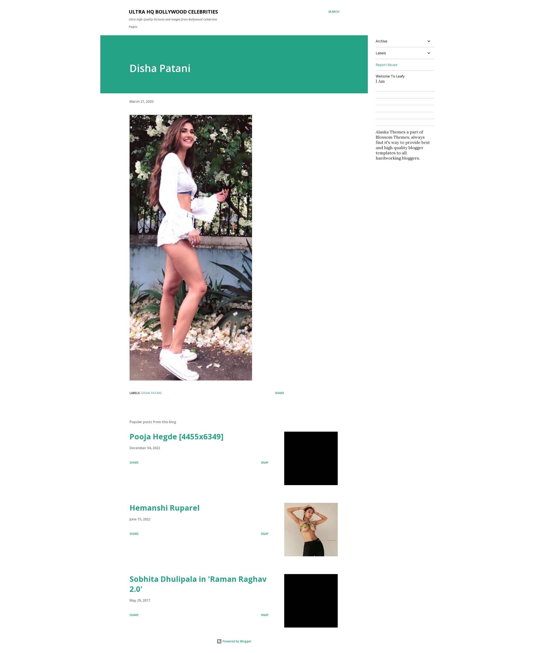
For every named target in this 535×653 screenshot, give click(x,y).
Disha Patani (151, 393)
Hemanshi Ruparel (165, 508)
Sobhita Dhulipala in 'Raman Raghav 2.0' (198, 584)
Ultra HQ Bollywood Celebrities (173, 11)
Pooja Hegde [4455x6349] (177, 436)
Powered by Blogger (236, 641)
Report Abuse (386, 64)
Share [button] (279, 393)
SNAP (264, 462)
